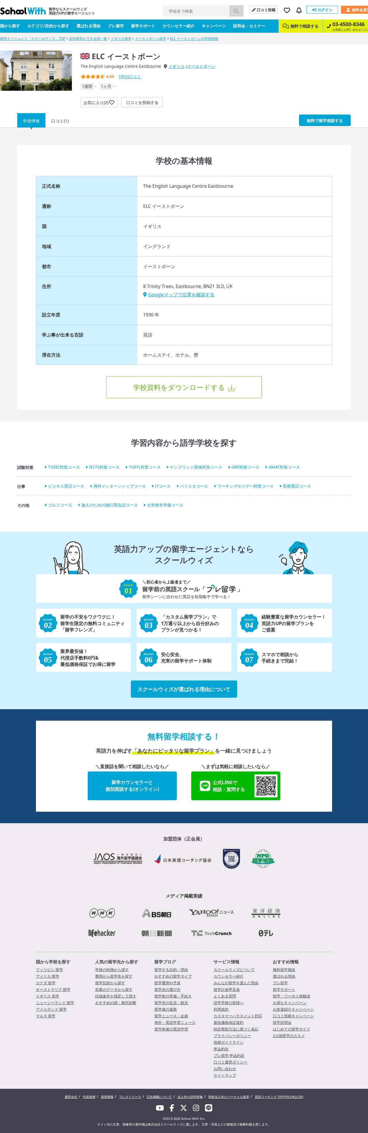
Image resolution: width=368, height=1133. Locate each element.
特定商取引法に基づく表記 (236, 1029)
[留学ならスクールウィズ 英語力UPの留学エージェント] (23, 12)
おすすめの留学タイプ (173, 976)
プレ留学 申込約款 (229, 1055)
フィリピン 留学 (49, 969)
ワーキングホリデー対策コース (245, 486)
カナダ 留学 (45, 982)
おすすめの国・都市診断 (115, 1002)
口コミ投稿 (266, 9)
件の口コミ (129, 76)
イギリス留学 (121, 38)
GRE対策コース (245, 467)
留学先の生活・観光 (171, 1002)
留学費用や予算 (167, 982)
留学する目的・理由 (171, 969)
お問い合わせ (225, 1068)
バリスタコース (194, 486)
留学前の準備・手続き (173, 996)
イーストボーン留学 (150, 38)
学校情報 (31, 120)
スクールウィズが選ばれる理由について (184, 689)
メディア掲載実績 (184, 896)
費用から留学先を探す (114, 976)
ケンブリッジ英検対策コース (196, 467)
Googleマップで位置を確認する (181, 294)
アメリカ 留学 (47, 976)
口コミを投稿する (142, 102)
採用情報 (107, 1097)
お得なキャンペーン (289, 1002)
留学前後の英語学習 (171, 1029)
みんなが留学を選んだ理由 (236, 982)
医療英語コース (297, 486)
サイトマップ (225, 1075)
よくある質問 (225, 996)
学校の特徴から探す (112, 969)
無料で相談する (304, 26)
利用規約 (221, 1009)
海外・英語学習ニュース (174, 1022)
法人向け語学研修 (190, 1097)
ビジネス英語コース (66, 486)
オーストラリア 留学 (53, 989)
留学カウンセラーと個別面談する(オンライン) (132, 785)
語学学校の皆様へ (229, 1002)
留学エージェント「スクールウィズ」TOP (32, 38)
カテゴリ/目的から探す (48, 25)
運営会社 (71, 1097)
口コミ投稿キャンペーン (293, 1015)
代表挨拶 (89, 1097)
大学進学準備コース (165, 505)
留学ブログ (165, 961)
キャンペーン (214, 25)
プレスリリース (130, 1097)
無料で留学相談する (325, 120)
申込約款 (221, 1048)
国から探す (10, 25)
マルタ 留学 (45, 1015)
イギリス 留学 (47, 996)
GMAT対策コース (284, 467)
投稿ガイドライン (229, 1042)
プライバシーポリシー (232, 1035)
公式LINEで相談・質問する (229, 785)
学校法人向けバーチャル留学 (228, 1097)
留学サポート (143, 25)
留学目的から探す (110, 982)
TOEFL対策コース (145, 467)
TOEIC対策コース (64, 467)
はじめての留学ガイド (291, 1029)
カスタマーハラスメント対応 (238, 1015)
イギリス (176, 66)
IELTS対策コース (104, 467)
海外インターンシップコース (119, 486)
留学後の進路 (165, 1009)
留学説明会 (282, 1022)
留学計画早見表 (227, 989)
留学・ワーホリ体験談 (291, 996)
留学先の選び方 (167, 989)
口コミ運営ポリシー (230, 1062)
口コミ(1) (60, 120)
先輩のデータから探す (114, 989)
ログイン (324, 9)
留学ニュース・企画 (171, 1015)
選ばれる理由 (88, 25)
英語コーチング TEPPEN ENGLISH (279, 1097)
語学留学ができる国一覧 (88, 38)
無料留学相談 (284, 969)
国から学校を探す (53, 961)
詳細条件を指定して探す (115, 996)
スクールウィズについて (234, 969)
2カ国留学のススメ (289, 1035)
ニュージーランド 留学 (55, 1002)
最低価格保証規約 (229, 1022)
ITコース (163, 486)
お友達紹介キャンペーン (293, 1009)
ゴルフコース (60, 505)
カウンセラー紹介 (178, 25)
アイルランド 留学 (51, 1009)
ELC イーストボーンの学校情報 (194, 38)
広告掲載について (159, 1097)
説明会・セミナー (249, 25)
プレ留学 (116, 25)
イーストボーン (201, 66)
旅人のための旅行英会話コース (109, 505)
